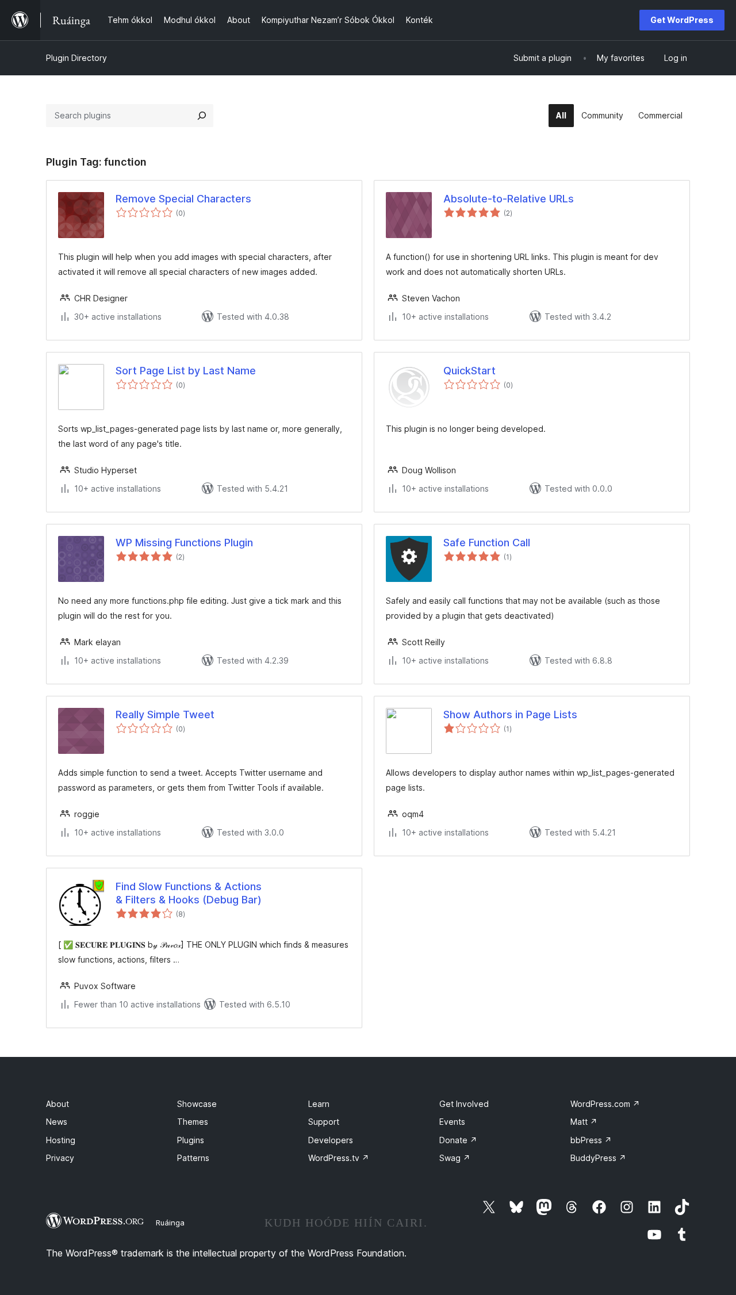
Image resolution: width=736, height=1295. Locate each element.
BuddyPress (598, 1158)
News (56, 1122)
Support (323, 1122)
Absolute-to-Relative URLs (508, 199)
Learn (318, 1104)
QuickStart (469, 371)
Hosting (60, 1140)
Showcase (197, 1104)
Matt (583, 1122)
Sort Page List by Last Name (186, 371)
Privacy (60, 1158)
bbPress (591, 1140)
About (57, 1104)
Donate (458, 1140)
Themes (192, 1122)
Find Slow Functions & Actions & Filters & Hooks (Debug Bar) (189, 893)
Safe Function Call (486, 543)
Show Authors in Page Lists (510, 714)
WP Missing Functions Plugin (184, 543)
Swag (454, 1158)
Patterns (193, 1158)
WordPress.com (605, 1104)
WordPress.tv (338, 1158)
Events (452, 1122)
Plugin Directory (76, 58)
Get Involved (464, 1104)
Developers (330, 1140)
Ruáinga (170, 1222)
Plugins (190, 1140)
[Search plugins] (201, 115)
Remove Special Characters (183, 199)
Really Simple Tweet (165, 714)
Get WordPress (682, 20)
